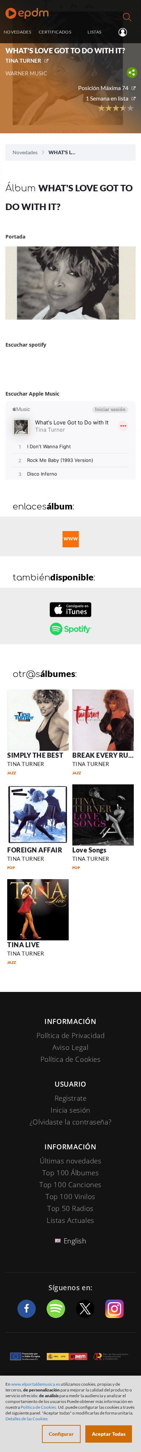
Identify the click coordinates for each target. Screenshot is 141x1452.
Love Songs (89, 850)
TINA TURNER (23, 60)
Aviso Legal (70, 1047)
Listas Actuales (70, 1220)
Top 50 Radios (70, 1208)
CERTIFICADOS (55, 31)
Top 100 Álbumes (70, 1172)
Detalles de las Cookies (26, 1418)
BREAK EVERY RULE (104, 755)
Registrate (71, 1098)
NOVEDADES (17, 31)
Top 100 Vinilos (70, 1196)
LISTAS (94, 31)
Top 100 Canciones (70, 1184)
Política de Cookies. (39, 1407)
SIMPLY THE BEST (35, 755)
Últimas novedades (71, 1161)
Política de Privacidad (71, 1035)
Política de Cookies (70, 1059)
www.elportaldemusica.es (35, 1384)
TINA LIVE (23, 945)
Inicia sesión (125, 32)
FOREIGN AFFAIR (35, 850)
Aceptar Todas (108, 1434)
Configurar (61, 1434)
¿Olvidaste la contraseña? (70, 1122)
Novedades (25, 152)
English (75, 1241)
